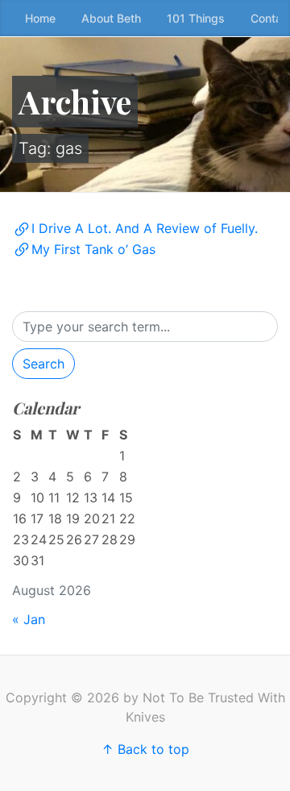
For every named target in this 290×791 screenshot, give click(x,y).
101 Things (196, 18)
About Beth (111, 18)
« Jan (28, 619)
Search (43, 364)
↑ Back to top (145, 749)
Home (40, 18)
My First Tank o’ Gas (93, 249)
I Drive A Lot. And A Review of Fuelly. (144, 228)
